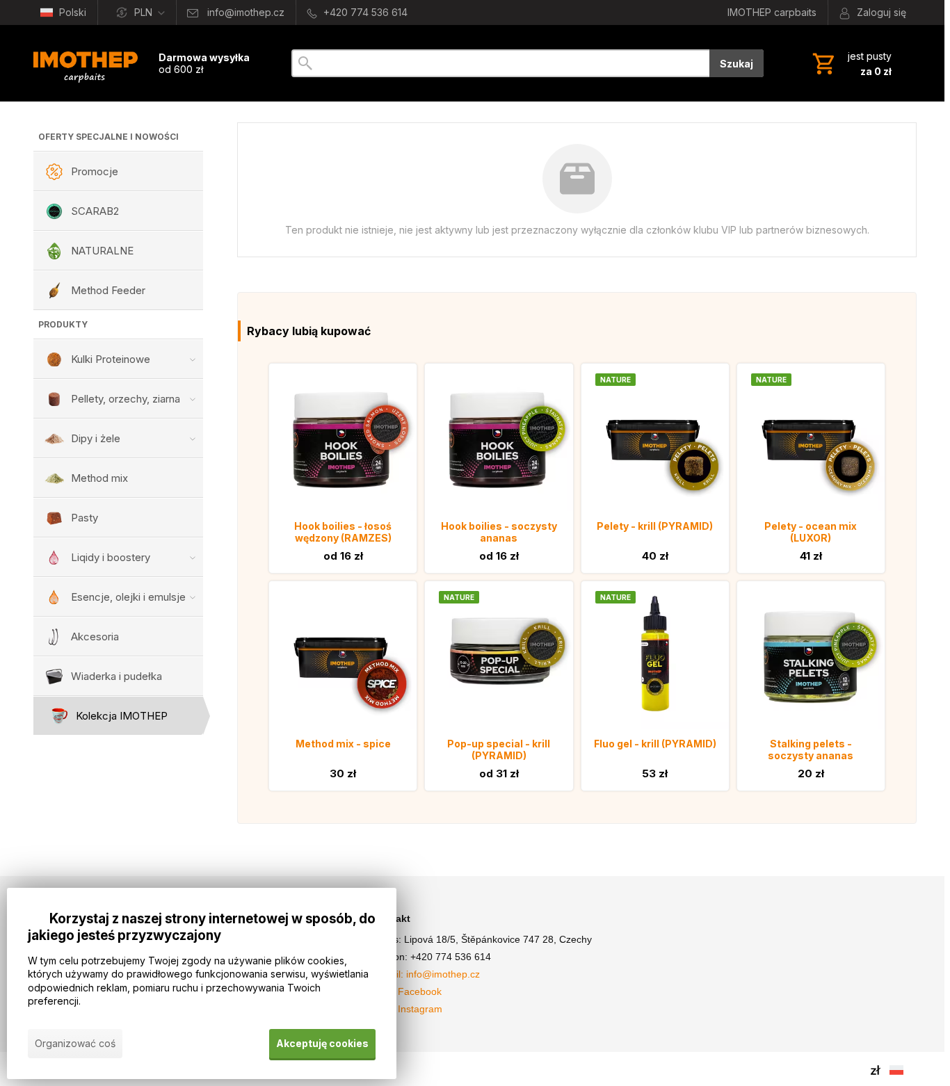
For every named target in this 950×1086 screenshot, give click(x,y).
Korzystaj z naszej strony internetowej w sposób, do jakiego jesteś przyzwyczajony (202, 927)
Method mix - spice (343, 743)
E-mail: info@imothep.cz (426, 974)
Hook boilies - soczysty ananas (499, 532)
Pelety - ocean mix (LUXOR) (810, 532)
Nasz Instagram (407, 1008)
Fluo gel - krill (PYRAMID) (655, 743)
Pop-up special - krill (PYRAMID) (498, 749)
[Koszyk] (850, 63)
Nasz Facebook (407, 991)
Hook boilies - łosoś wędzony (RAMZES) (343, 532)
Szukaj (736, 64)
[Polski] (896, 1070)
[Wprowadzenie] (85, 63)
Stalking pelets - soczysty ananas (810, 749)
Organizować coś (75, 1043)
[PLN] (876, 1070)
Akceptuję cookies (322, 1043)
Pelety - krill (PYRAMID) (655, 526)
